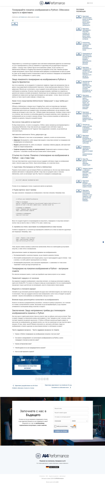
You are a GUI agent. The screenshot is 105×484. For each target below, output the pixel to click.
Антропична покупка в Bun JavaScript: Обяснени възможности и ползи (87, 46)
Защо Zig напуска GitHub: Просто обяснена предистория (87, 162)
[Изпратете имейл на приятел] (42, 379)
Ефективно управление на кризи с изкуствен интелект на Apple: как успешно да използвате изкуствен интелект (86, 102)
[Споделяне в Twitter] (39, 379)
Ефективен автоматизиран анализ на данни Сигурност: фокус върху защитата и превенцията (87, 20)
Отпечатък (42, 476)
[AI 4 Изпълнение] (52, 3)
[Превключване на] (13, 334)
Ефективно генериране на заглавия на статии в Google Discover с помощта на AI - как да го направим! (87, 72)
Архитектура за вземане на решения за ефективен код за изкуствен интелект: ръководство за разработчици (87, 86)
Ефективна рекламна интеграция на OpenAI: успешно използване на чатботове (87, 139)
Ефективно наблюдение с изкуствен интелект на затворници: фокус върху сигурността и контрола (86, 34)
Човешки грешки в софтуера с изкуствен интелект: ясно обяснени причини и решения (87, 173)
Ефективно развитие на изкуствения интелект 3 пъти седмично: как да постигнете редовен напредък (87, 195)
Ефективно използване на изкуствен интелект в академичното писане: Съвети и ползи (87, 116)
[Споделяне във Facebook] (36, 379)
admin (37, 17)
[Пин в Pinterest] (44, 379)
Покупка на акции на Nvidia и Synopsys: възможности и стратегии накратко (87, 128)
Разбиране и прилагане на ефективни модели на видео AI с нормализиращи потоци (87, 151)
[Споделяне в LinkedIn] (47, 379)
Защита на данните (53, 476)
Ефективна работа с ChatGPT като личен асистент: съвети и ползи (87, 184)
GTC (47, 476)
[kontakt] (103, 242)
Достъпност (63, 476)
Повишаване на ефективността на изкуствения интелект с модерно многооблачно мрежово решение (87, 59)
